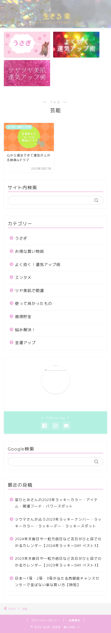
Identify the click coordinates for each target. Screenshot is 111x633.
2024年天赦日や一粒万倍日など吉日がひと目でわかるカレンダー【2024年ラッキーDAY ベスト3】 (58, 542)
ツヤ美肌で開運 (29, 290)
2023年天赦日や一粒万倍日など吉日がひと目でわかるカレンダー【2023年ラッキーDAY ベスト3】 (58, 562)
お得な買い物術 (29, 251)
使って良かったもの (33, 303)
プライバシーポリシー (45, 620)
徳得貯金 (23, 316)
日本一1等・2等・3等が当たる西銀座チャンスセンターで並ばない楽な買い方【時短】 (57, 581)
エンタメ (23, 277)
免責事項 (74, 620)
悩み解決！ (25, 329)
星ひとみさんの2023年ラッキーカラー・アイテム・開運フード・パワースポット (56, 503)
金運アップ (25, 342)
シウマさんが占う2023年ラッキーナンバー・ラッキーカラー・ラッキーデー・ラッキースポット (58, 522)
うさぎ (21, 238)
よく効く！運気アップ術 (37, 264)
